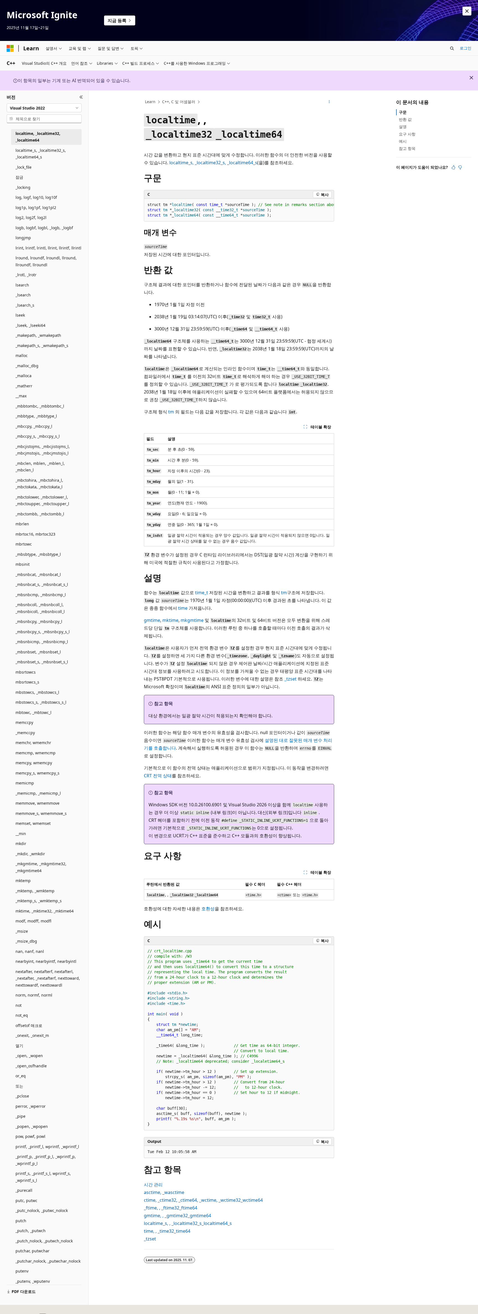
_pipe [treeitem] (20, 1116)
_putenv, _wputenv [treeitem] (32, 1281)
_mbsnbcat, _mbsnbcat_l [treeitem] (38, 574)
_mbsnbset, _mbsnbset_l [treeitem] (38, 652)
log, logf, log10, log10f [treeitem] (36, 197)
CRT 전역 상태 (158, 776)
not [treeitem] (18, 1005)
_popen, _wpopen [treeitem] (31, 1126)
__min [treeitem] (20, 833)
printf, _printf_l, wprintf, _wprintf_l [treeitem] (47, 1146)
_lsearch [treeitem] (23, 295)
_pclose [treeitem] (22, 1096)
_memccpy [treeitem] (25, 732)
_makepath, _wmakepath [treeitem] (38, 335)
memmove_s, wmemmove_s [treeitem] (41, 813)
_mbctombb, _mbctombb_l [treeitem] (39, 514)
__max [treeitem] (21, 395)
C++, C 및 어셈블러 (178, 101)
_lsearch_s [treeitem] (24, 305)
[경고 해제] (467, 11)
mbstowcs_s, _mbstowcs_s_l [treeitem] (40, 702)
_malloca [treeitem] (23, 375)
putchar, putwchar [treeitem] (32, 1250)
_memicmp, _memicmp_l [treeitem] (38, 793)
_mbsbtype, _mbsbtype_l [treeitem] (38, 554)
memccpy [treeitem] (24, 722)
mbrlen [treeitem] (22, 523)
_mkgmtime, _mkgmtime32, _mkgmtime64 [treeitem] (40, 867)
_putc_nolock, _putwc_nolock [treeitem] (41, 1210)
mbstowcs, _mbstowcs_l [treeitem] (37, 692)
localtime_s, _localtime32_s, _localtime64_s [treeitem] (40, 154)
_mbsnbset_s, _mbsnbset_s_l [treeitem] (41, 661)
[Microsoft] (10, 48)
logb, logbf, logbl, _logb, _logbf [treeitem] (44, 227)
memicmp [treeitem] (24, 783)
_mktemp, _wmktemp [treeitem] (34, 890)
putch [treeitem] (20, 1220)
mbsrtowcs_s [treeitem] (27, 682)
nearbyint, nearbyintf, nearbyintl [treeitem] (45, 961)
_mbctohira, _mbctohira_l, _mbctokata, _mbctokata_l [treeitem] (39, 484)
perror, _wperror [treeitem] (30, 1106)
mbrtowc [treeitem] (23, 544)
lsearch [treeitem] (22, 285)
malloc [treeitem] (21, 355)
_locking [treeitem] (22, 187)
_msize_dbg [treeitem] (26, 941)
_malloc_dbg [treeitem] (26, 365)
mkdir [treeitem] (20, 843)
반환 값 (405, 119)
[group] (239, 210)
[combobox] (44, 107)
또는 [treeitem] (19, 1086)
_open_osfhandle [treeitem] (31, 1065)
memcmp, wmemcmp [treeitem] (35, 752)
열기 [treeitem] (19, 1045)
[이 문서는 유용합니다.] (453, 167)
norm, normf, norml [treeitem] (33, 995)
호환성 (208, 909)
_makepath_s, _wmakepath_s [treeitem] (41, 345)
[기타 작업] (329, 102)
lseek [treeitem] (20, 315)
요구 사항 (407, 134)
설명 (403, 126)
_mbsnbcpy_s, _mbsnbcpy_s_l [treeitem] (42, 631)
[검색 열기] (452, 48)
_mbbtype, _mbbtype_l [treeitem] (36, 416)
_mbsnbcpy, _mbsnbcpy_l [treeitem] (38, 621)
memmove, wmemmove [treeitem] (37, 803)
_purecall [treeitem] (23, 1190)
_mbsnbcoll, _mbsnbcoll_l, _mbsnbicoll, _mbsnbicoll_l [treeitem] (40, 608)
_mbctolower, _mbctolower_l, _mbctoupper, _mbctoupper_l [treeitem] (42, 500)
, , (213, 163)
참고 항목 (407, 148)
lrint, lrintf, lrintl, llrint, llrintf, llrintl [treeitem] (48, 248)
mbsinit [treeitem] (22, 564)
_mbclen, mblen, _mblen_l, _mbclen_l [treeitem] (40, 467)
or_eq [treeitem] (20, 1075)
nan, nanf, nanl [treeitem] (29, 951)
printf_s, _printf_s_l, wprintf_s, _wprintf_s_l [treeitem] (43, 1177)
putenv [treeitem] (21, 1271)
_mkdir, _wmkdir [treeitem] (30, 853)
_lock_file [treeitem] (23, 167)
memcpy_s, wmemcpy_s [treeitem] (37, 773)
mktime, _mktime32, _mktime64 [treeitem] (44, 911)
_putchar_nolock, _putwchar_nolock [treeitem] (47, 1261)
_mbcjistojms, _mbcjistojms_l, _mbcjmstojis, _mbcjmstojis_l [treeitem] (42, 450)
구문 (403, 112)
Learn (150, 101)
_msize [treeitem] (21, 931)
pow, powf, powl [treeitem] (30, 1136)
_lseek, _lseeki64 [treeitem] (30, 325)
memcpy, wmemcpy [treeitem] (33, 762)
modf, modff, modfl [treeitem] (33, 921)
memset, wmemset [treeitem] (33, 823)
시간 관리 (153, 1185)
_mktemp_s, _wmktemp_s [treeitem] (38, 900)
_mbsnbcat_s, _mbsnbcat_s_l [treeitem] (41, 584)
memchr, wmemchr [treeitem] (33, 742)
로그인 (465, 48)
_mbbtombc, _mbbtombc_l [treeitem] (39, 406)
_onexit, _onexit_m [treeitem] (32, 1035)
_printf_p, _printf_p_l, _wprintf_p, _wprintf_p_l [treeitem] (45, 1160)
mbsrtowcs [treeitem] (25, 672)
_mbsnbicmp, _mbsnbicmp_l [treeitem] (41, 641)
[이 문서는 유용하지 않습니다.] (460, 167)
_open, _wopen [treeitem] (29, 1055)
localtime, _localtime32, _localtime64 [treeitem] (37, 137)
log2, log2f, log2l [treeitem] (30, 217)
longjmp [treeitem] (23, 237)
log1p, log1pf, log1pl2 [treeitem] (35, 207)
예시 (403, 141)
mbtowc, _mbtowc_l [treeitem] (33, 712)
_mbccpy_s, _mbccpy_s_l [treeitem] (37, 436)
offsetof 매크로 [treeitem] (28, 1025)
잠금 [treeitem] (19, 177)
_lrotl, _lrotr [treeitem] (26, 274)
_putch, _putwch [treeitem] (30, 1230)
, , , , (203, 1200)
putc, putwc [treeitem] (26, 1200)
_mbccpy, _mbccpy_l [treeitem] (33, 426)
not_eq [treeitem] (21, 1015)
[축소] (81, 97)
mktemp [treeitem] (23, 880)
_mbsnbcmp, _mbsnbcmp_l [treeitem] (40, 594)
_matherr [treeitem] (23, 386)
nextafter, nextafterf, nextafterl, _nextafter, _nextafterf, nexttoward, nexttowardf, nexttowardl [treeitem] (47, 978)
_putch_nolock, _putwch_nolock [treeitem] (44, 1240)
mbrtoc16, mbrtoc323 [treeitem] (35, 534)
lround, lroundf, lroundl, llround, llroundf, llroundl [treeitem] (46, 261)
